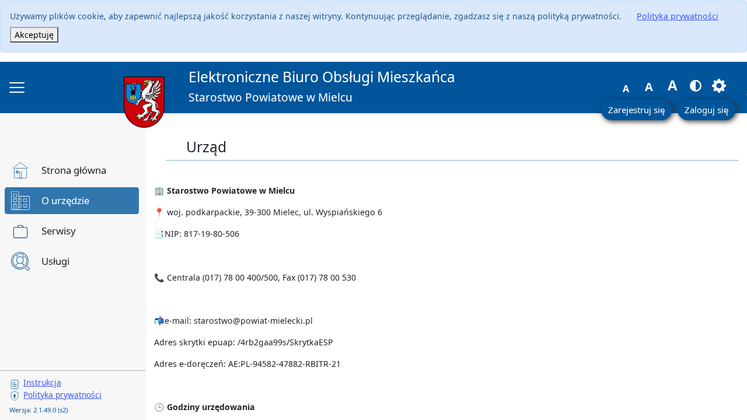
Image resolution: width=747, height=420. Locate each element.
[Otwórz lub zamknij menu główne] (17, 87)
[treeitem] (72, 170)
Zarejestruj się (636, 110)
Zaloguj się (706, 110)
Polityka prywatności (677, 16)
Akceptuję (34, 34)
